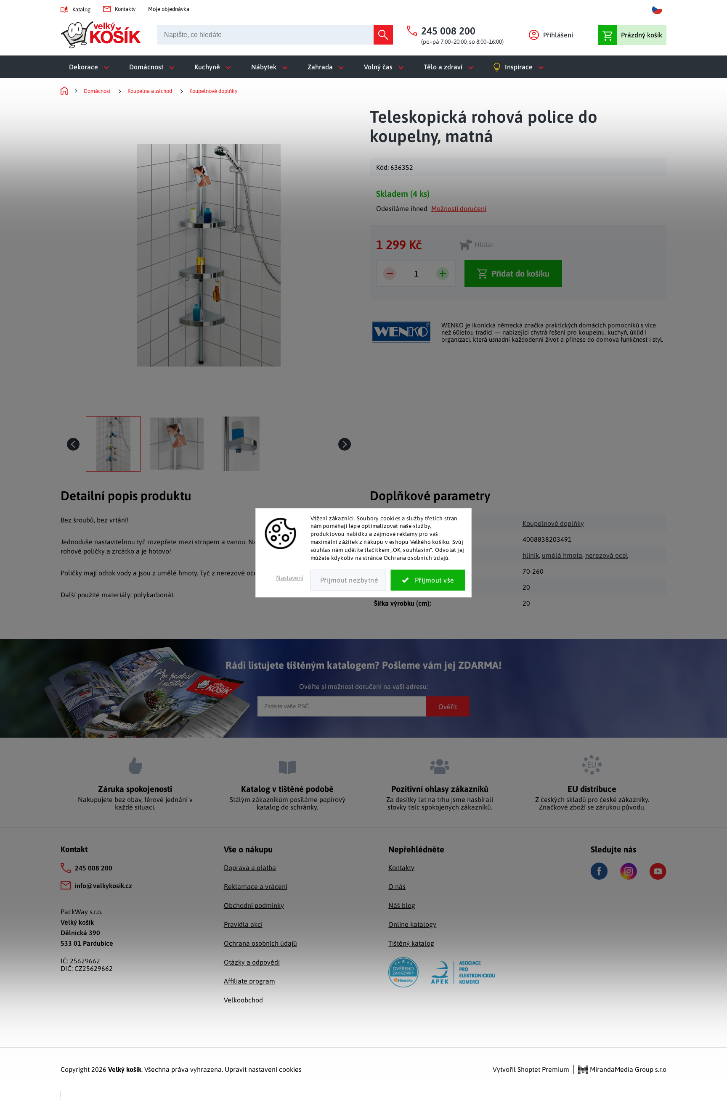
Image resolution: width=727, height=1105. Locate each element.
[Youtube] (658, 871)
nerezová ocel (606, 555)
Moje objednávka (168, 9)
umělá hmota (562, 555)
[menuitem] (91, 66)
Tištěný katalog (411, 943)
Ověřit (447, 706)
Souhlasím (428, 580)
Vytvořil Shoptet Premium (531, 1069)
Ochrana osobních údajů (260, 943)
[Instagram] (628, 871)
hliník (531, 555)
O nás (397, 886)
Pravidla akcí (243, 924)
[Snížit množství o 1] (389, 273)
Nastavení (289, 577)
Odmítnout (348, 580)
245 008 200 (93, 868)
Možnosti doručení (458, 208)
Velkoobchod (243, 1000)
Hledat (383, 35)
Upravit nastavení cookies (263, 1069)
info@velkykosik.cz (103, 885)
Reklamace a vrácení (255, 886)
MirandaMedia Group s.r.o (627, 1069)
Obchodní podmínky (254, 905)
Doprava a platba (250, 867)
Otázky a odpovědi (252, 962)
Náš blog (401, 905)
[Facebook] (599, 871)
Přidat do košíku (520, 273)
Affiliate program (249, 981)
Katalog (81, 9)
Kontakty (125, 9)
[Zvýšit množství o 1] (442, 273)
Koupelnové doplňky (553, 523)
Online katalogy (412, 924)
